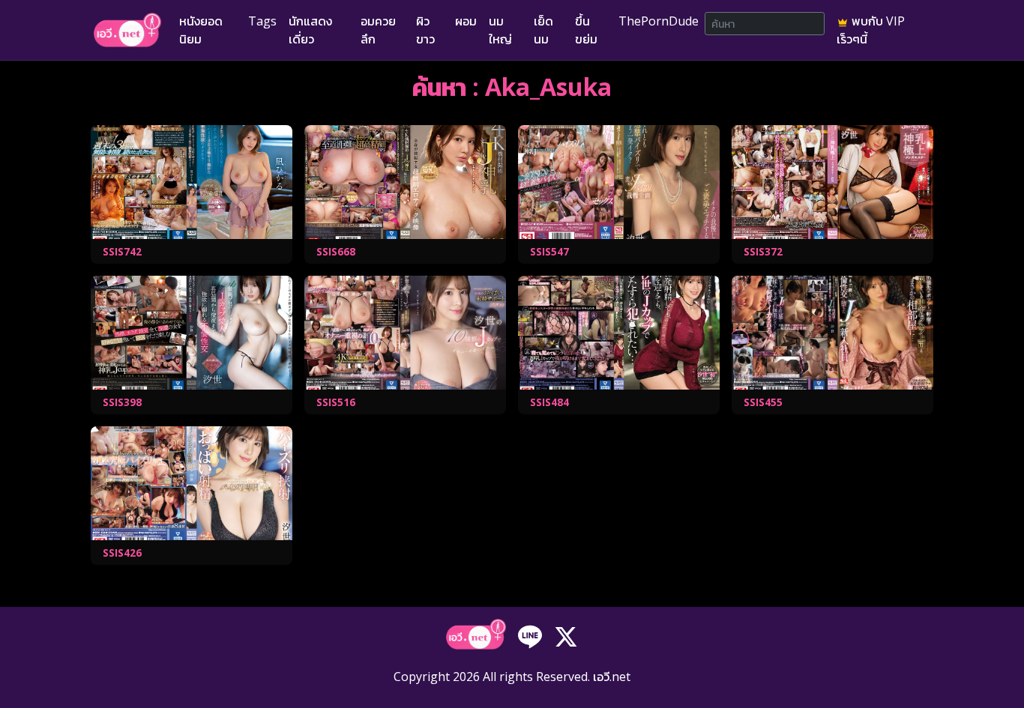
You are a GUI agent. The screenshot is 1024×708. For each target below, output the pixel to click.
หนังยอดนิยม (201, 30)
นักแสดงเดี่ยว (310, 30)
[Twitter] (566, 636)
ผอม (466, 21)
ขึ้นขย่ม (586, 30)
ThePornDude (658, 21)
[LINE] (530, 636)
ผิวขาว (425, 30)
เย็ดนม (543, 30)
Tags (262, 21)
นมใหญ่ (500, 30)
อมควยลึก (378, 30)
